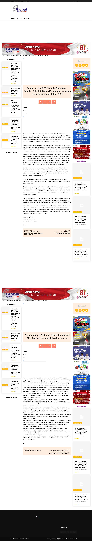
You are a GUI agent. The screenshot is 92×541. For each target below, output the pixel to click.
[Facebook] (73, 1)
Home (3, 55)
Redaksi (25, 107)
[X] (77, 1)
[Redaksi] (79, 61)
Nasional (7, 55)
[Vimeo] (79, 1)
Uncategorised (77, 178)
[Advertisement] (46, 30)
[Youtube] (81, 1)
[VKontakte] (74, 532)
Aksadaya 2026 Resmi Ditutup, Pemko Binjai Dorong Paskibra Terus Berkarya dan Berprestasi (81, 252)
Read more (13, 83)
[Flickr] (68, 532)
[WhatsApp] (54, 102)
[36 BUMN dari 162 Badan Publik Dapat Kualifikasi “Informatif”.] (6, 91)
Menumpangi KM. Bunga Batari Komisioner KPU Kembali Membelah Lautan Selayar (33, 233)
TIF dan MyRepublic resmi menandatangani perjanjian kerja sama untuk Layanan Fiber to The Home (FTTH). (15, 106)
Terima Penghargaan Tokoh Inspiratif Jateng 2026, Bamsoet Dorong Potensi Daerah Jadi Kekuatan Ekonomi (81, 185)
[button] (80, 18)
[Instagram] (75, 1)
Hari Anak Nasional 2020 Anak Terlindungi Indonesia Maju (62, 232)
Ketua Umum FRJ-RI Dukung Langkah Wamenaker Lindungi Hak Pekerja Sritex (15, 140)
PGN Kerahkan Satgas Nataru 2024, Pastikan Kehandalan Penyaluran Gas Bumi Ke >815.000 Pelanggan (15, 124)
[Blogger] (61, 532)
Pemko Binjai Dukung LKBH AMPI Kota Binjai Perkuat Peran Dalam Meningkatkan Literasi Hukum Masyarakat (80, 219)
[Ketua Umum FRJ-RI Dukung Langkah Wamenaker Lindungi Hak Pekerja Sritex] (6, 138)
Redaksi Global (77, 190)
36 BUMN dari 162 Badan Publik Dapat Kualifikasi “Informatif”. (15, 91)
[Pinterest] (49, 102)
